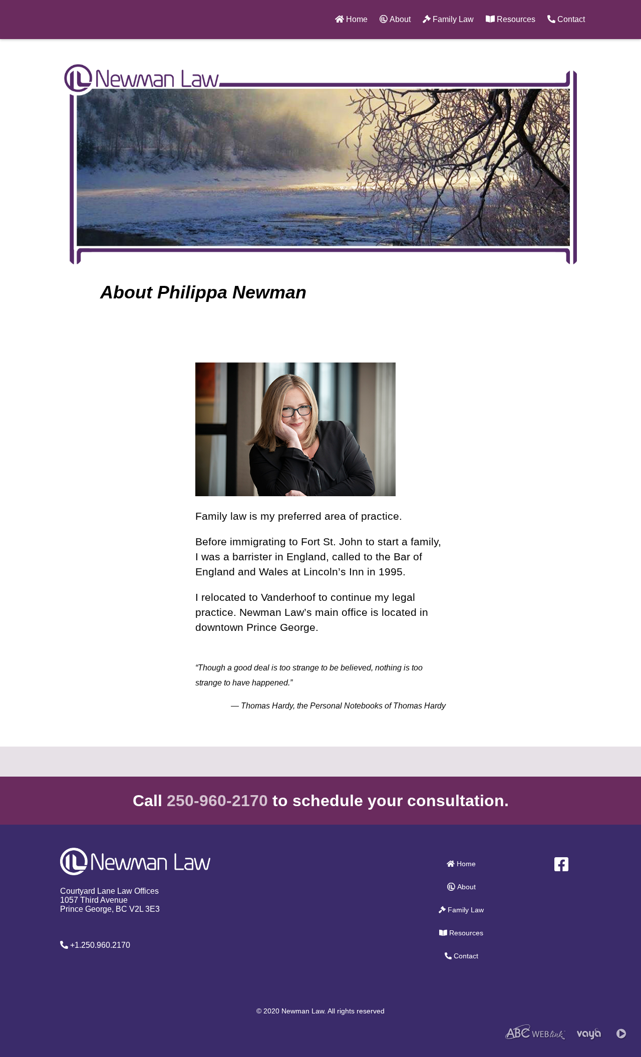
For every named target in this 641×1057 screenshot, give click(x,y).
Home (356, 19)
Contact (570, 19)
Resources (515, 19)
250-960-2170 (217, 801)
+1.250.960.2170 (99, 945)
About (399, 19)
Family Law (452, 19)
